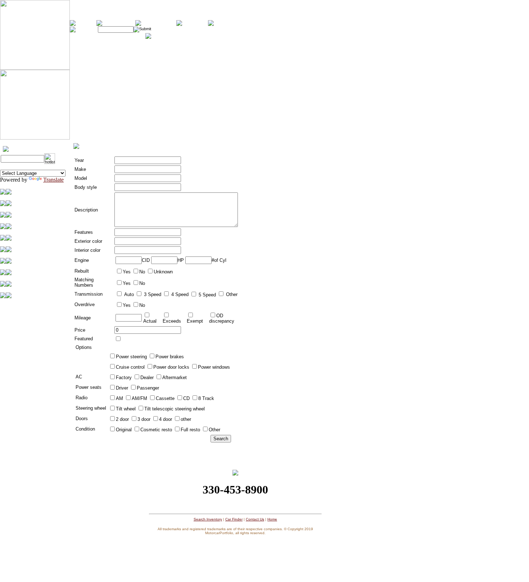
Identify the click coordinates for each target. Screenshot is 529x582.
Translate (53, 180)
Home (272, 519)
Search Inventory (208, 519)
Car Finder (234, 519)
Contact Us (255, 519)
